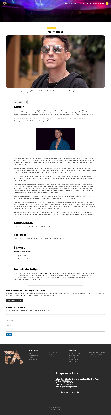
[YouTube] (64, 392)
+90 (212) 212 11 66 (46, 273)
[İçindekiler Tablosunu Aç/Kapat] (24, 102)
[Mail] (70, 392)
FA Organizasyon (33, 350)
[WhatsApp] (78, 392)
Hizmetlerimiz (72, 350)
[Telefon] (75, 392)
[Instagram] (62, 392)
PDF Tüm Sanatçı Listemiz (14, 300)
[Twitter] (59, 392)
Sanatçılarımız (51, 27)
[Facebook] (56, 392)
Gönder (9, 334)
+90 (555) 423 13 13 (23, 295)
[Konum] (72, 392)
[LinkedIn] (67, 392)
